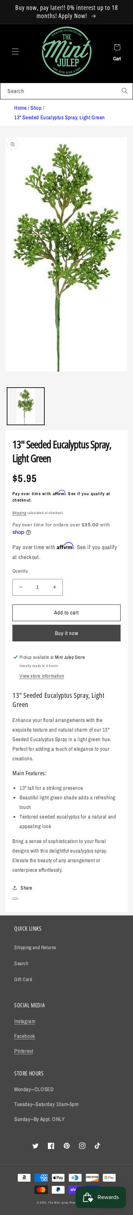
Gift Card (23, 979)
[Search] (125, 91)
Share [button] (26, 888)
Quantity (20, 571)
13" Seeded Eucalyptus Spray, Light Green (59, 117)
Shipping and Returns (35, 947)
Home (20, 107)
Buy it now (66, 633)
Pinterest (23, 1051)
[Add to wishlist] (15, 899)
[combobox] (66, 91)
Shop (36, 107)
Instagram (24, 1021)
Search (21, 963)
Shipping (19, 512)
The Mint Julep (58, 1202)
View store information (42, 676)
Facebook (24, 1036)
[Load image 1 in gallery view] (25, 406)
